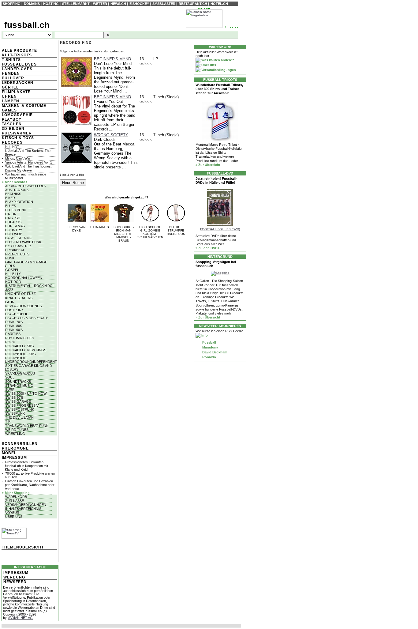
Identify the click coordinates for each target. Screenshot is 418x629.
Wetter (100, 4)
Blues (10, 206)
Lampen (10, 101)
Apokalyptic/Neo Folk (25, 186)
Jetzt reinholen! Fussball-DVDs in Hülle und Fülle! (216, 180)
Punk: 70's (14, 322)
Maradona (209, 347)
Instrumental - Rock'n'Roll (30, 286)
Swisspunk (15, 413)
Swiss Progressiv (22, 405)
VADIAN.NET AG (20, 618)
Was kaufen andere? (217, 60)
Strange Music (19, 385)
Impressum (14, 457)
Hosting (51, 4)
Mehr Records (16, 182)
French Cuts (17, 254)
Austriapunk (17, 190)
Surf (9, 389)
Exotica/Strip (18, 246)
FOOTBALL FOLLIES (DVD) (220, 229)
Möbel (9, 453)
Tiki (8, 421)
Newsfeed (15, 582)
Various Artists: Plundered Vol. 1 (28, 162)
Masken (11, 106)
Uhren (9, 96)
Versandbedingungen (25, 505)
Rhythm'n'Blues (19, 338)
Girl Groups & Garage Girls (26, 264)
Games (9, 110)
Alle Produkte (19, 50)
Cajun (11, 214)
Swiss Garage (18, 401)
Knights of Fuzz (20, 294)
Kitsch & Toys (18, 138)
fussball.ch (27, 25)
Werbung (14, 577)
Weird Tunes (16, 429)
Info (204, 335)
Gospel (12, 270)
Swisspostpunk (19, 409)
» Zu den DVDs (207, 248)
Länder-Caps (17, 69)
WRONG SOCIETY (111, 135)
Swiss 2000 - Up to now (26, 393)
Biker (10, 198)
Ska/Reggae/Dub (20, 373)
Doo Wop (13, 234)
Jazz (9, 290)
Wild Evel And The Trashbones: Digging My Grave (28, 168)
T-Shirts (11, 60)
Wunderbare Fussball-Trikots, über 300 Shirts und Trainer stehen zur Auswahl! (219, 89)
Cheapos (13, 222)
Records (12, 142)
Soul (9, 377)
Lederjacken (17, 83)
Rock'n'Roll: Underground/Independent (31, 359)
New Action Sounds (23, 306)
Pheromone (15, 448)
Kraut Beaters (18, 298)
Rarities (13, 334)
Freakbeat (14, 250)
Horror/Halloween (23, 278)
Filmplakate (16, 92)
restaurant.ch (193, 4)
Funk (9, 258)
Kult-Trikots (17, 55)
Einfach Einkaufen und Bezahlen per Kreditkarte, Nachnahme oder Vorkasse (29, 484)
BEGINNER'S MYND (112, 59)
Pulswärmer (17, 133)
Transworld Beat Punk (26, 425)
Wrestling (15, 433)
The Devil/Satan (19, 417)
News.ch (118, 4)
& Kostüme (33, 106)
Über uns (13, 516)
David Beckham (214, 352)
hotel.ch (219, 4)
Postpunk (14, 310)
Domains (32, 4)
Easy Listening (18, 238)
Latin (9, 302)
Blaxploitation (19, 202)
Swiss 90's (14, 397)
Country (13, 230)
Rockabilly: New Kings (25, 350)
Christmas (15, 226)
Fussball (208, 342)
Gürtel (10, 87)
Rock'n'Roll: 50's (20, 354)
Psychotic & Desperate (26, 318)
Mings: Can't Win (17, 158)
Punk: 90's (14, 330)
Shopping (12, 4)
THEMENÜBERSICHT (23, 547)
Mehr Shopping (17, 493)
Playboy (11, 119)
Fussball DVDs (19, 64)
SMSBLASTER (163, 4)
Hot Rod (13, 282)
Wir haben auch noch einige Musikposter (25, 176)
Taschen (12, 124)
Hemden (11, 73)
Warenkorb (16, 497)
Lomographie (17, 115)
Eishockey (139, 4)
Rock (10, 342)
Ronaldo (208, 357)
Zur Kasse (14, 501)
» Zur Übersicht (208, 165)
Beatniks (13, 194)
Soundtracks (18, 381)
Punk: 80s (13, 326)
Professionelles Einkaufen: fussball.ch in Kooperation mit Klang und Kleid (26, 465)
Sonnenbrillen (20, 444)
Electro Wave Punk (23, 242)
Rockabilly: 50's (19, 346)
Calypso (13, 218)
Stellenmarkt (76, 4)
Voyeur (12, 512)
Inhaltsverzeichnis (23, 508)
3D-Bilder (13, 128)
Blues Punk (15, 210)
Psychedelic (16, 314)
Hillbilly (13, 274)
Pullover (13, 78)
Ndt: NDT (12, 147)
